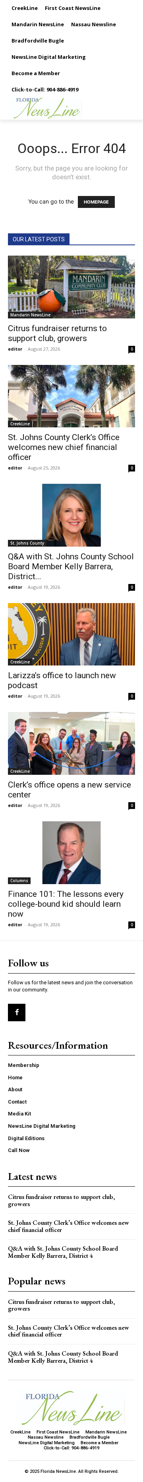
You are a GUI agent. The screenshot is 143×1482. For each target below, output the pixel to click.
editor (15, 349)
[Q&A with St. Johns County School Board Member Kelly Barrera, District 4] (71, 515)
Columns (19, 880)
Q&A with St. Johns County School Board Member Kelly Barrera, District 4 (63, 1252)
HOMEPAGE (96, 202)
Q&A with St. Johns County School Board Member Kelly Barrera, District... (71, 566)
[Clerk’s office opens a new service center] (71, 743)
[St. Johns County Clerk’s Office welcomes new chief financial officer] (71, 396)
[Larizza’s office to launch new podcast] (71, 634)
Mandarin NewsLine (30, 315)
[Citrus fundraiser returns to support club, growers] (71, 287)
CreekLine (20, 424)
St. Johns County (27, 543)
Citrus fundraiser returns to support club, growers (57, 333)
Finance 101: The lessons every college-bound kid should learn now (66, 904)
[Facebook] (16, 1012)
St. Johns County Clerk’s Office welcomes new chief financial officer (64, 447)
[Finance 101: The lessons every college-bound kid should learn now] (71, 852)
